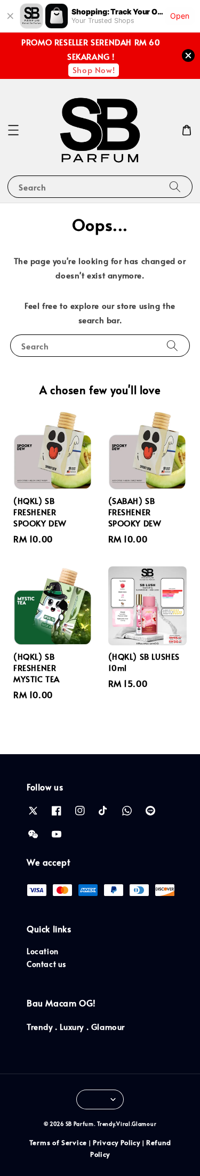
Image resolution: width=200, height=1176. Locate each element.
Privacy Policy (116, 1142)
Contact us (46, 964)
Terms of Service (58, 1142)
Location (43, 951)
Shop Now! (94, 69)
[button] (13, 130)
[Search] (175, 186)
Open (179, 15)
